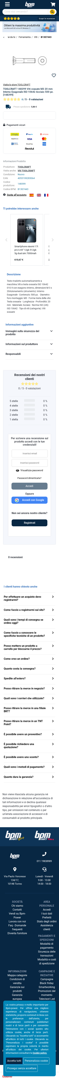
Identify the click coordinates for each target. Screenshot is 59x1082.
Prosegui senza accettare (21, 1068)
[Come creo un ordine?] (53, 659)
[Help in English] (39, 195)
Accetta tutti (14, 1060)
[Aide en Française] (46, 195)
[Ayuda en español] (31, 195)
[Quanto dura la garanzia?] (53, 777)
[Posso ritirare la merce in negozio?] (53, 688)
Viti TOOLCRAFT (26, 170)
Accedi (47, 909)
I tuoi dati (46, 913)
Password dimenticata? (29, 478)
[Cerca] (52, 12)
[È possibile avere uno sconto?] (53, 757)
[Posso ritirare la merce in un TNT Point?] (53, 721)
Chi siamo (17, 905)
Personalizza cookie (36, 1060)
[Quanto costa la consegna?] (53, 669)
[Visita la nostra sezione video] (44, 835)
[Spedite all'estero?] (53, 678)
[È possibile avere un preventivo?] (53, 734)
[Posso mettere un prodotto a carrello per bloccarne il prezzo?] (53, 646)
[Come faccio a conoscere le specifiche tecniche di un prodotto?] (53, 633)
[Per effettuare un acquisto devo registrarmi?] (53, 597)
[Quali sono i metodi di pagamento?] (53, 767)
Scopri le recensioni (47, 19)
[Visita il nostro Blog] (14, 835)
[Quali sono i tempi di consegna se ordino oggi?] (53, 620)
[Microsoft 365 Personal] (29, 26)
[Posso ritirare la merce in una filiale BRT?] (53, 708)
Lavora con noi (17, 921)
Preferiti (46, 917)
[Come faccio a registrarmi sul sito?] (53, 610)
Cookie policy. (40, 1053)
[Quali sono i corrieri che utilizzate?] (53, 698)
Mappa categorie (17, 975)
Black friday (47, 983)
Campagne (46, 979)
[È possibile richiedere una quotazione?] (53, 744)
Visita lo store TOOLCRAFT (16, 84)
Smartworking (47, 987)
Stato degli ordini (47, 921)
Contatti (17, 909)
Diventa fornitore (17, 933)
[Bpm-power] (30, 4)
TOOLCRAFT (24, 167)
